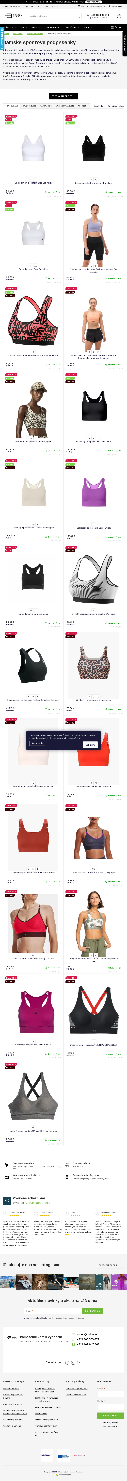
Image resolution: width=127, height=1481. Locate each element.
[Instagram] (73, 1363)
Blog (46, 6)
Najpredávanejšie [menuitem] (65, 106)
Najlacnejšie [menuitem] (29, 106)
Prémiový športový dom (46, 1426)
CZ (87, 6)
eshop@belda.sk (87, 1334)
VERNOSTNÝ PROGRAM (76, 1395)
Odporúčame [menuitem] (11, 106)
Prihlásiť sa (92, 1311)
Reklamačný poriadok (13, 1420)
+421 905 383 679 (99, 15)
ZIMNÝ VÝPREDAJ (125, 44)
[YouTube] (79, 1363)
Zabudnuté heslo (110, 1426)
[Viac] (116, 27)
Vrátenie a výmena (11, 6)
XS (89, 352)
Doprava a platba (31, 6)
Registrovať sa (93, 2)
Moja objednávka (11, 1389)
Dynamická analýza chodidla (48, 1407)
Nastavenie (37, 743)
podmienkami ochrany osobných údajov (66, 1318)
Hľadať (78, 16)
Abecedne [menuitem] (83, 106)
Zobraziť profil (108, 1265)
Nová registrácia (110, 1423)
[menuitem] (10, 27)
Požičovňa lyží (41, 1414)
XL (35, 179)
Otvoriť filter (63, 96)
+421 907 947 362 (88, 1344)
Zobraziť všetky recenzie (38, 1203)
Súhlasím (90, 745)
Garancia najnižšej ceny (77, 1389)
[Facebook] (67, 1363)
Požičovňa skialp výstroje (46, 1420)
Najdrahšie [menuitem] (46, 106)
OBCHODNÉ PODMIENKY (13, 1404)
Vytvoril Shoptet (65, 1475)
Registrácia (117, 6)
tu (79, 738)
